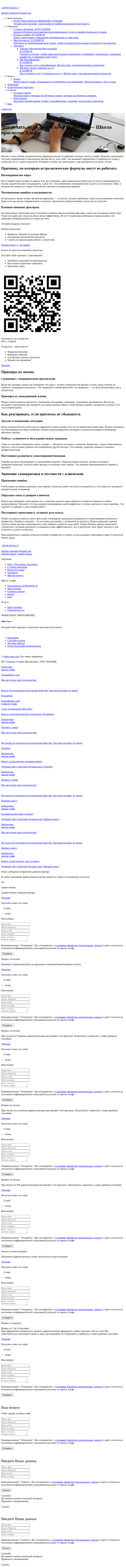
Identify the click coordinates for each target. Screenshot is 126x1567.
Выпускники (14, 588)
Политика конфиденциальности (24, 646)
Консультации (14, 607)
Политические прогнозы (20, 87)
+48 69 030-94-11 (10, 7)
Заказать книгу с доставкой (15, 245)
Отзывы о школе (16, 591)
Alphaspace (13, 84)
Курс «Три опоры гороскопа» (22, 564)
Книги (10, 594)
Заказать (5, 365)
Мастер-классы (15, 575)
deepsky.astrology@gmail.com (16, 13)
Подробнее (7, 695)
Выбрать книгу (9, 800)
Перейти (5, 748)
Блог (9, 104)
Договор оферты (16, 643)
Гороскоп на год (15, 610)
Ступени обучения (17, 567)
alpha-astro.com (11, 656)
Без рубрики (13, 119)
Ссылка (5, 1506)
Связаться (6, 109)
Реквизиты (13, 637)
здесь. (12, 537)
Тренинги (19, 46)
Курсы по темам (15, 570)
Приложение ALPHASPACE (22, 586)
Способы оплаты (16, 640)
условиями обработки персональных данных (78, 945)
